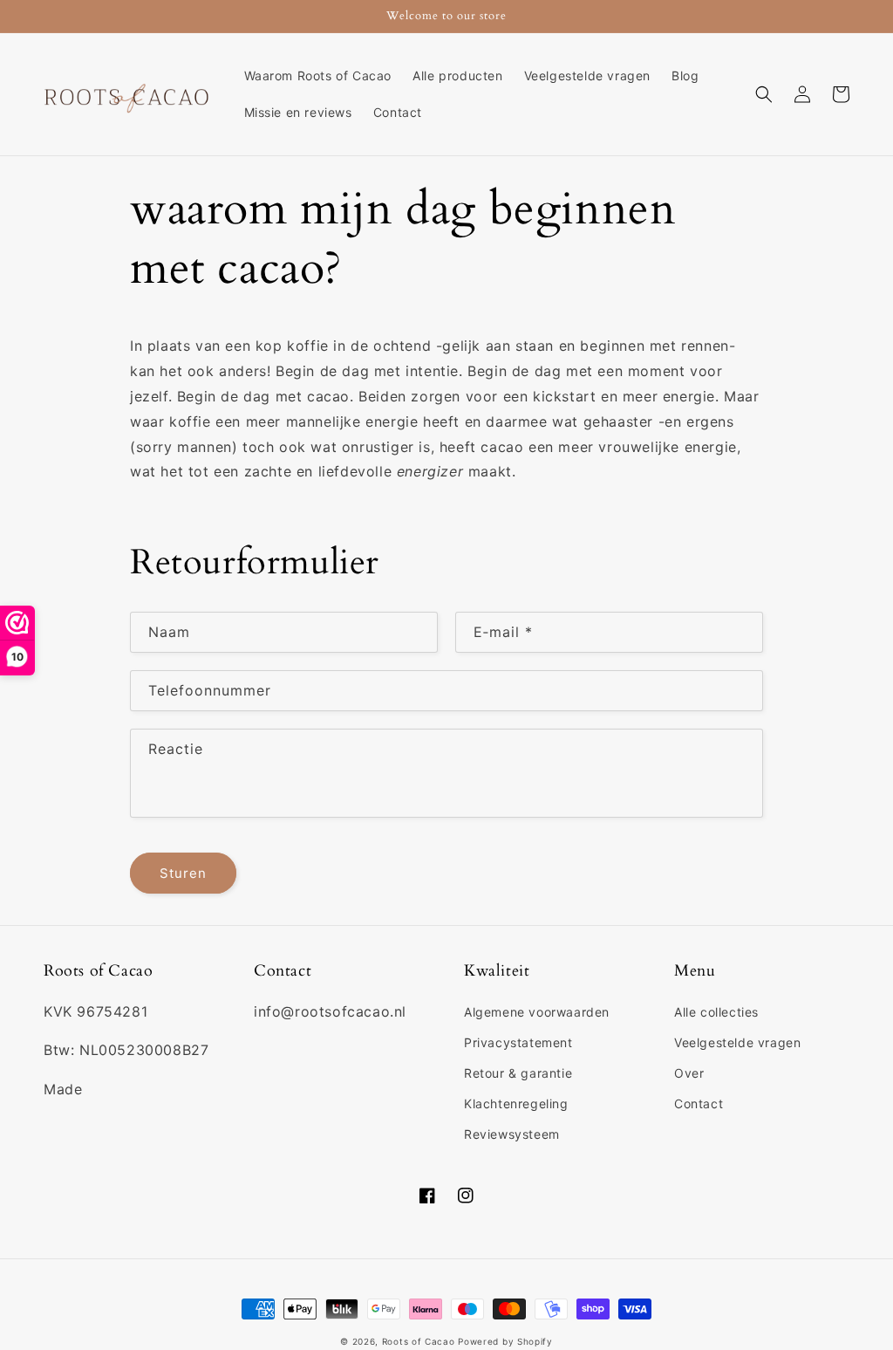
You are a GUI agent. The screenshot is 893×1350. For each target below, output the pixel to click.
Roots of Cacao (418, 1341)
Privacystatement (518, 1042)
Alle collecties (716, 1011)
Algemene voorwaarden (537, 1011)
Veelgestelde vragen (737, 1042)
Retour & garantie (518, 1073)
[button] (764, 94)
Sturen (183, 873)
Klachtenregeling (516, 1103)
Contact (698, 1103)
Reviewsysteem (512, 1134)
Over (689, 1073)
